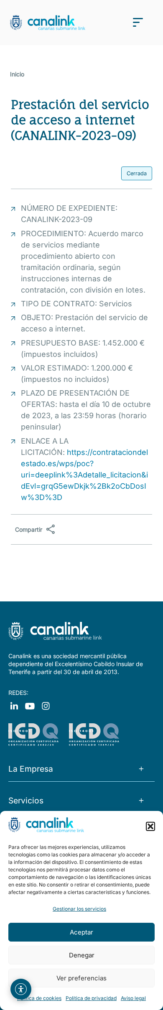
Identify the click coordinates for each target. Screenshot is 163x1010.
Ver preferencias (81, 978)
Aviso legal (133, 998)
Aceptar (81, 932)
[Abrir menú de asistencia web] (20, 989)
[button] (150, 826)
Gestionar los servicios (79, 909)
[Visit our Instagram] (29, 705)
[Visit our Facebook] (14, 705)
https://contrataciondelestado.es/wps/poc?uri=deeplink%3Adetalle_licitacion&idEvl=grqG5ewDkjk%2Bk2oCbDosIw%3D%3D (84, 475)
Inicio (17, 74)
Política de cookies (39, 998)
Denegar (81, 955)
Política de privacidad (91, 998)
